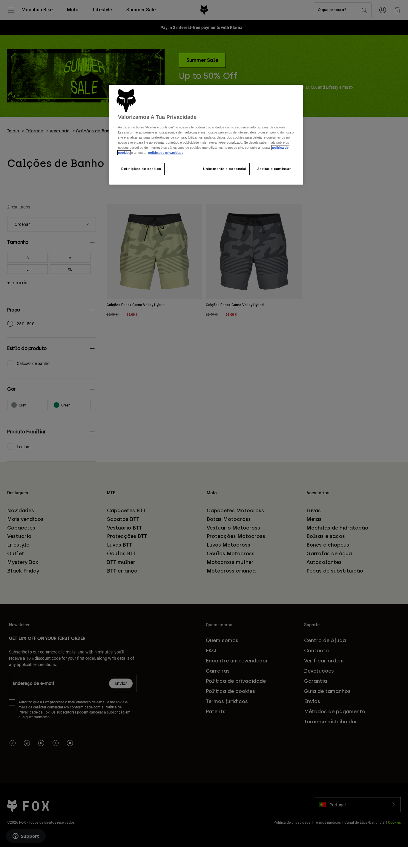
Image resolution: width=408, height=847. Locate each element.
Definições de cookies (141, 169)
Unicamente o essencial (224, 169)
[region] (206, 135)
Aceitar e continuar (274, 169)
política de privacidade (165, 152)
